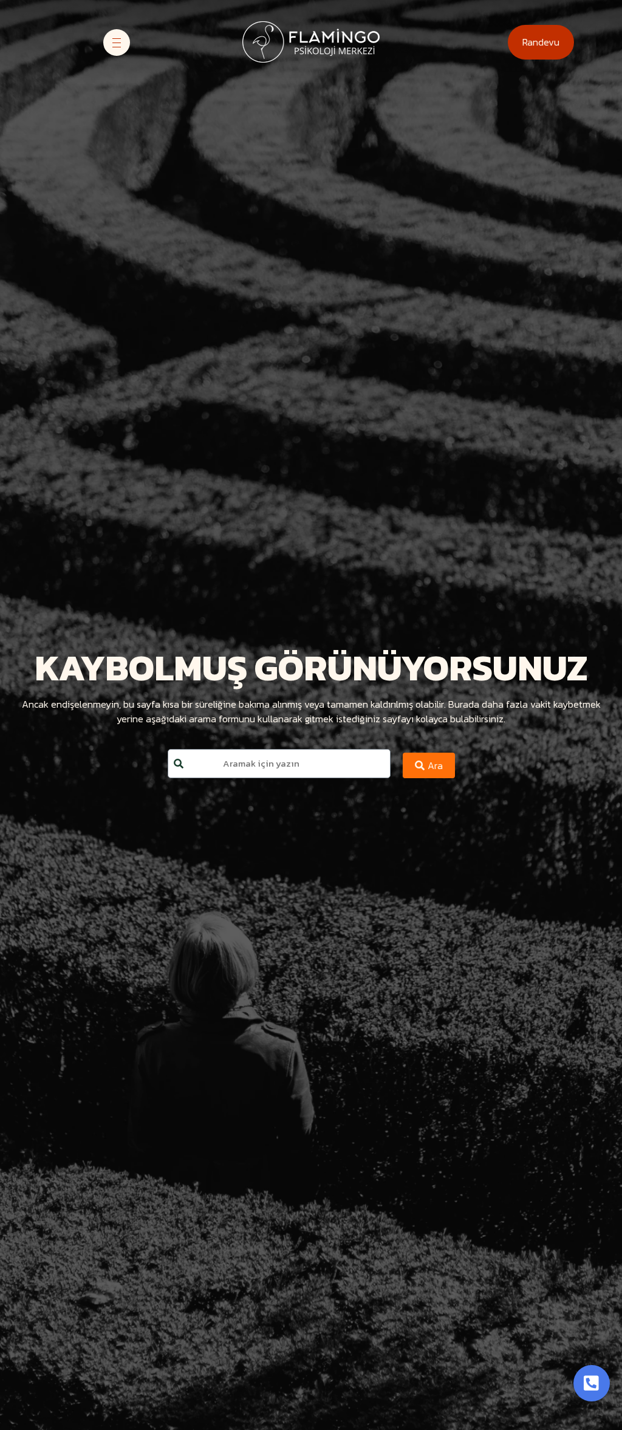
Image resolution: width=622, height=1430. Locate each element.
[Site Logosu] (311, 42)
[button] (541, 42)
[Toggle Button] (591, 1383)
